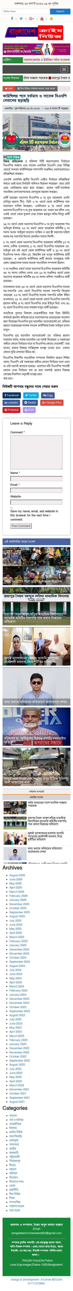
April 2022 (15, 1081)
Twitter (32, 395)
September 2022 (19, 1061)
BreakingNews (51, 1287)
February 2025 (18, 941)
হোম (9, 88)
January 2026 (17, 900)
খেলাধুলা (13, 1140)
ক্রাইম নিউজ (15, 1132)
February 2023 (18, 1040)
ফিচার (12, 1165)
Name (15, 473)
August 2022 (17, 1065)
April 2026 (15, 888)
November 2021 (19, 1089)
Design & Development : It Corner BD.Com (36, 1280)
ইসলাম (13, 1128)
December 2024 (19, 949)
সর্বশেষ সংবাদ (37, 88)
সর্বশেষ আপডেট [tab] (36, 791)
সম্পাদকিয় (15, 1202)
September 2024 (19, 962)
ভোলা (12, 1186)
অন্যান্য (13, 1116)
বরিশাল (13, 1173)
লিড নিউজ (25, 88)
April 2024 (15, 982)
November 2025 (19, 904)
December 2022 (19, 1048)
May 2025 (15, 929)
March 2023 (16, 1036)
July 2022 (15, 1069)
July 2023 (15, 1019)
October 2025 (17, 908)
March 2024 (16, 986)
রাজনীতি (13, 1190)
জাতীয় (12, 1149)
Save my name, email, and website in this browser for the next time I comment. (34, 515)
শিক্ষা (12, 1198)
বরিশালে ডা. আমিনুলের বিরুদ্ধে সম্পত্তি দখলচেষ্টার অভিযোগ (35, 740)
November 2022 (19, 1052)
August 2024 (17, 966)
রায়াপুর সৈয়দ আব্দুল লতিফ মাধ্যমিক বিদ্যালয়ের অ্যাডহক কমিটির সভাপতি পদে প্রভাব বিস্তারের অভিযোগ (33, 618)
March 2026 (16, 892)
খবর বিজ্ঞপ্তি (15, 1136)
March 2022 (16, 1085)
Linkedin (12, 403)
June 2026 (15, 879)
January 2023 (17, 1044)
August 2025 (17, 916)
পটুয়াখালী (14, 1157)
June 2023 (15, 1024)
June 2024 (15, 974)
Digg (49, 395)
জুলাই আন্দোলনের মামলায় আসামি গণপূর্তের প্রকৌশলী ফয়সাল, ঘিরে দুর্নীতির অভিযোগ (31, 660)
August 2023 (17, 1015)
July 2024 (15, 970)
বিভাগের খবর (16, 1182)
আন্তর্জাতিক (15, 1124)
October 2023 (17, 1007)
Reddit (31, 403)
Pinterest (12, 410)
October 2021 (17, 1093)
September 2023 (19, 1011)
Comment (17, 432)
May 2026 (15, 883)
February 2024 (18, 990)
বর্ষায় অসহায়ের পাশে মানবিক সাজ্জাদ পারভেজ (33, 581)
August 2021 (17, 1102)
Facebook (12, 395)
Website (15, 497)
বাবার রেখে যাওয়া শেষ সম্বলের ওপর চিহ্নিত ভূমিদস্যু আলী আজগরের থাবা (36, 781)
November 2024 (19, 953)
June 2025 (15, 925)
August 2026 (17, 875)
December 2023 (19, 999)
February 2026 (18, 896)
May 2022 (15, 1077)
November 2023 (19, 1003)
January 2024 (17, 995)
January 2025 (17, 945)
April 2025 (15, 933)
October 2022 (17, 1056)
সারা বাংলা (50, 88)
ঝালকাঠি (13, 1153)
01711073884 (36, 1283)
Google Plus (53, 403)
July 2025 (15, 921)
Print (30, 410)
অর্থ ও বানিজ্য (16, 1120)
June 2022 (15, 1073)
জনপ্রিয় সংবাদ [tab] (36, 797)
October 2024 (17, 958)
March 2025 (16, 937)
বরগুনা (12, 1169)
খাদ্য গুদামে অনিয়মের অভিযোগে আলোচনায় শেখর (35, 702)
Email (15, 485)
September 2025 (19, 912)
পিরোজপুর (14, 1161)
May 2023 (15, 1028)
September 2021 (19, 1098)
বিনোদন (13, 1178)
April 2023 (15, 1032)
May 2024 (15, 978)
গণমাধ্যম (14, 1144)
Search (60, 11)
